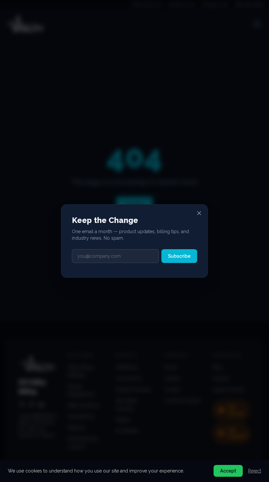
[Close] (199, 213)
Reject (254, 470)
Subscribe (179, 256)
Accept (228, 470)
